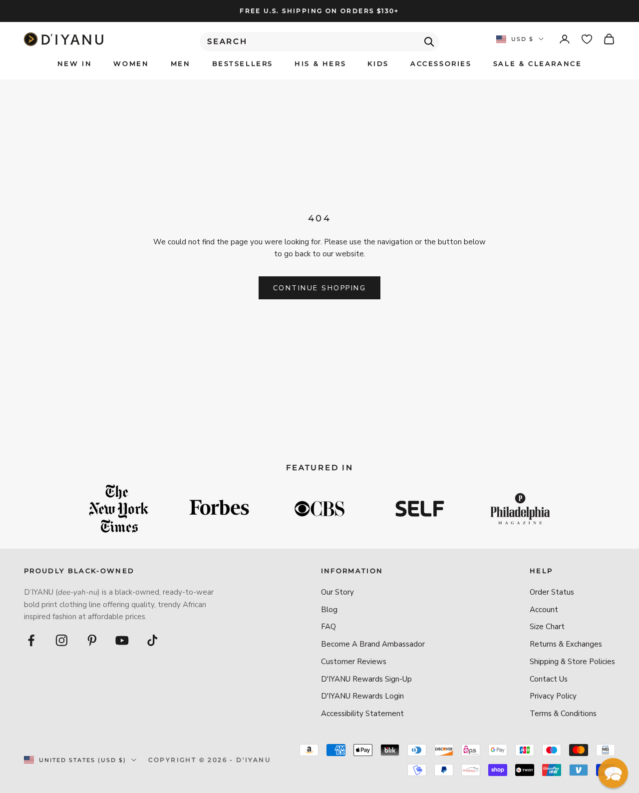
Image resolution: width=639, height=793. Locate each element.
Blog (329, 610)
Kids (377, 63)
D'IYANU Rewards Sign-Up (366, 679)
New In (74, 63)
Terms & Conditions (563, 714)
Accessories (441, 63)
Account (544, 610)
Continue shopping (319, 288)
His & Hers (320, 63)
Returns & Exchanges (566, 644)
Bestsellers (243, 63)
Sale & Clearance (537, 63)
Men (181, 63)
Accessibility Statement (362, 714)
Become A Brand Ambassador (373, 644)
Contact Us (549, 679)
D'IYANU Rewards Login (362, 696)
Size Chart (547, 627)
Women (131, 63)
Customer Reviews (353, 662)
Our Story (337, 592)
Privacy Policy (553, 696)
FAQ (328, 627)
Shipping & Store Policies (572, 662)
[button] (613, 773)
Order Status (552, 592)
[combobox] (319, 41)
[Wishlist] (587, 39)
